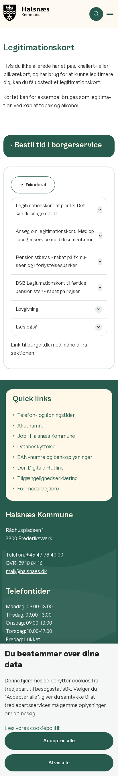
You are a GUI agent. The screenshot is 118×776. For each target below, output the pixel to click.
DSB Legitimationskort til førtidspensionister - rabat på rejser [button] (52, 287)
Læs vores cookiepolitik (33, 728)
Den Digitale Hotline (40, 467)
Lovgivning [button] (27, 309)
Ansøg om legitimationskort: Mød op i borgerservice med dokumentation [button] (55, 235)
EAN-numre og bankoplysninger (54, 457)
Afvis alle (59, 763)
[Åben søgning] (96, 14)
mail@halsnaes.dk (26, 571)
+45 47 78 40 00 (44, 554)
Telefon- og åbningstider (46, 415)
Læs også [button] (27, 327)
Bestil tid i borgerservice (58, 145)
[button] (112, 14)
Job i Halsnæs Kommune (46, 436)
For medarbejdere (38, 488)
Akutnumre (30, 425)
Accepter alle (59, 741)
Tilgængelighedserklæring (47, 478)
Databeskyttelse (36, 446)
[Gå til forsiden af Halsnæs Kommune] (43, 14)
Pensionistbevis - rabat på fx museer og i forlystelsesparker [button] (51, 261)
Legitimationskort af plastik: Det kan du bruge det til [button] (50, 210)
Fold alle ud (36, 185)
